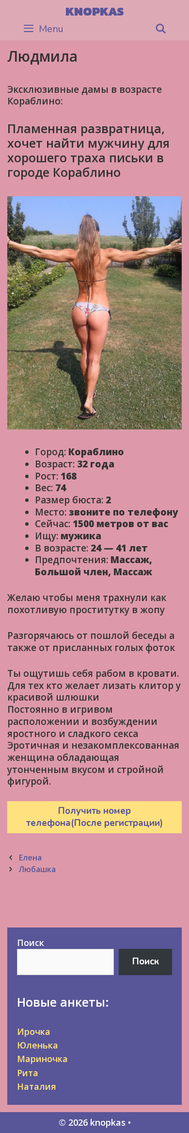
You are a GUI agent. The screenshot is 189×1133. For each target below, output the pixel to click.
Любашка (37, 869)
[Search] (161, 29)
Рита (27, 1073)
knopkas (94, 11)
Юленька (37, 1045)
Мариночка (42, 1058)
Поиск (30, 942)
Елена (30, 857)
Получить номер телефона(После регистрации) (94, 817)
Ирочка (33, 1031)
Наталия (36, 1086)
